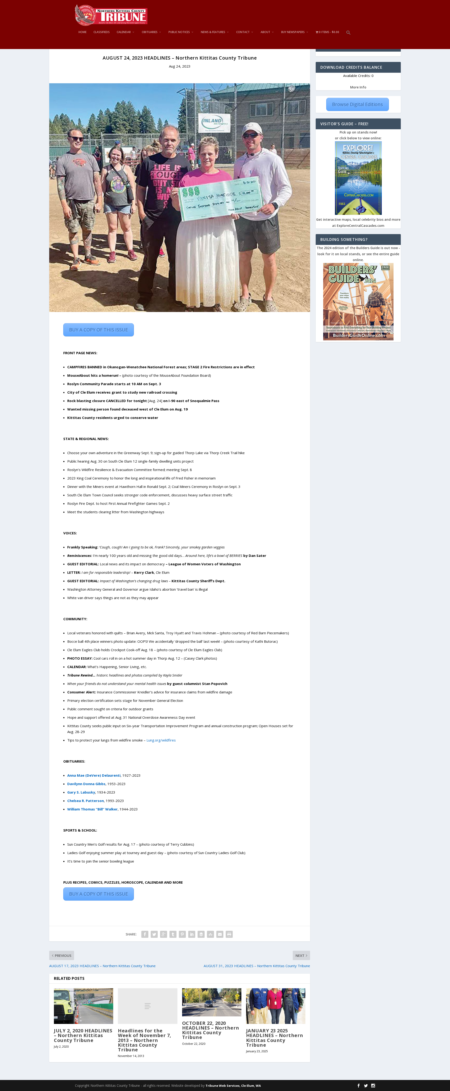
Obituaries (150, 32)
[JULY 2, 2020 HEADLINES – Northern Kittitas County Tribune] (83, 1006)
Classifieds (102, 32)
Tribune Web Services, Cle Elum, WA (233, 1085)
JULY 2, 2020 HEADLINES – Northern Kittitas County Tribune (83, 1035)
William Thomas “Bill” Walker (92, 809)
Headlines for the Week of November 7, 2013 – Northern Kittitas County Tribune (144, 1040)
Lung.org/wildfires (161, 740)
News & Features (213, 32)
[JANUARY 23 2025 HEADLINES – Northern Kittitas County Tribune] (275, 1006)
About (265, 32)
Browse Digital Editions (357, 104)
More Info (358, 87)
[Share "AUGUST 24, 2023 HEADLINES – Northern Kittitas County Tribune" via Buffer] (201, 934)
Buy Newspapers (293, 32)
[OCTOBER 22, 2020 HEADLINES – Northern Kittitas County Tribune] (211, 1002)
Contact (243, 32)
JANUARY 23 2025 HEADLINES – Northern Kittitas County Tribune (274, 1037)
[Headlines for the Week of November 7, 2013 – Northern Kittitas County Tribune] (147, 1006)
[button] (348, 39)
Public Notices (179, 32)
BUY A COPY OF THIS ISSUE (98, 330)
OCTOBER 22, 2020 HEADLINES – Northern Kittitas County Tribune (210, 1030)
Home (82, 32)
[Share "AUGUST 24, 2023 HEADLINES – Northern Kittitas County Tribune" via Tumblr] (173, 934)
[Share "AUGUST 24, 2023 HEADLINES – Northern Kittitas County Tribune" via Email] (220, 934)
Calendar (124, 32)
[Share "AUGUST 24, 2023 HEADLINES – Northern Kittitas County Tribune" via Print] (229, 934)
